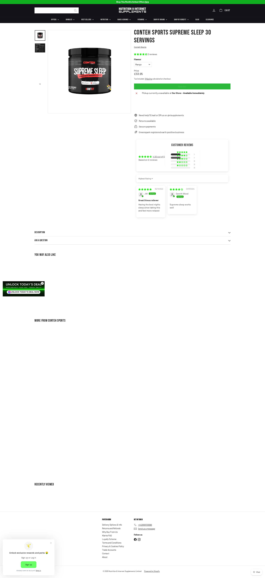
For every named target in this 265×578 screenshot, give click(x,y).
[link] (24, 288)
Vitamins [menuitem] (141, 19)
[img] (145, 189)
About (104, 557)
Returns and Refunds (111, 528)
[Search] (75, 10)
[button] (141, 54)
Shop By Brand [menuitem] (159, 19)
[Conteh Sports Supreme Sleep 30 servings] (50, 285)
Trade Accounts (109, 550)
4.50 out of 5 (159, 156)
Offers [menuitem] (53, 19)
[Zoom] (89, 71)
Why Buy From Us (110, 532)
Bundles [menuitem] (69, 19)
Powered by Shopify (152, 571)
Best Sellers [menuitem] (86, 19)
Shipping (148, 79)
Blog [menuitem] (197, 19)
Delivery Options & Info (112, 524)
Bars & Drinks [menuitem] (123, 19)
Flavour (137, 59)
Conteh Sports (56, 321)
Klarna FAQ (107, 535)
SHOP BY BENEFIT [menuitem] (180, 19)
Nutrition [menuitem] (104, 19)
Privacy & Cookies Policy (113, 546)
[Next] (40, 83)
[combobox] (57, 10)
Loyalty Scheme (109, 539)
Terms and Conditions (111, 542)
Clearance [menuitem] (210, 19)
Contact (105, 553)
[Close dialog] (42, 283)
